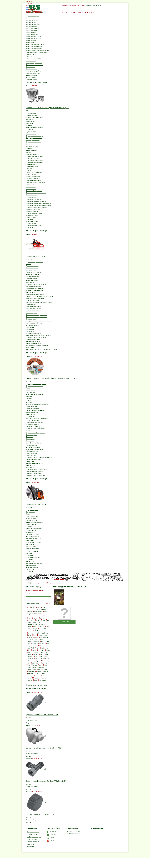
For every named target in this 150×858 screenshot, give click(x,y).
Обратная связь (32, 839)
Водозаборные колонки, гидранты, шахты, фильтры (42, 349)
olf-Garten (30, 674)
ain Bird (35, 654)
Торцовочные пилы (32, 425)
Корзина (30, 582)
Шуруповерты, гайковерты (34, 394)
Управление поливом (33, 341)
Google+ (52, 840)
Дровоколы (29, 144)
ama (37, 674)
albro (44, 669)
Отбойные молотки (32, 420)
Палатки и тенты (31, 520)
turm (38, 663)
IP (28, 607)
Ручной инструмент (32, 158)
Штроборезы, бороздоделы (35, 422)
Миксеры (29, 396)
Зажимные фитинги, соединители (37, 345)
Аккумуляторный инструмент (35, 156)
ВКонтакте (53, 832)
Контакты (29, 1)
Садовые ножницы (32, 166)
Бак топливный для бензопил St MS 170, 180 (43, 748)
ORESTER (41, 626)
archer (29, 641)
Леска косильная (31, 195)
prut (38, 661)
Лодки (28, 514)
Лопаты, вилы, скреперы (34, 172)
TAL (35, 639)
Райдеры (29, 148)
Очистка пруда (31, 217)
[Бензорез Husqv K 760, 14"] (35, 492)
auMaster (42, 609)
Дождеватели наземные (33, 309)
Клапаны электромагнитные (35, 294)
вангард (30, 676)
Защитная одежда (32, 211)
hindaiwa (30, 659)
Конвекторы (30, 561)
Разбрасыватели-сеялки (33, 176)
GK (47, 648)
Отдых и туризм (31, 77)
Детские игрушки (31, 75)
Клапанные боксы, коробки (35, 298)
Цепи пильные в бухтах (33, 59)
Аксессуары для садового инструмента (38, 203)
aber (40, 614)
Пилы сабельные (31, 406)
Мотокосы (29, 123)
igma (36, 659)
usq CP (40, 635)
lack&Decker (37, 612)
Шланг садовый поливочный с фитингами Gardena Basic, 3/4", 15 (52, 378)
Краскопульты (30, 414)
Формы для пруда (32, 215)
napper (46, 659)
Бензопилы (29, 119)
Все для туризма (31, 518)
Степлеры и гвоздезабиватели (35, 429)
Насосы (28, 264)
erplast (43, 624)
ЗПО (29, 678)
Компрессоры (30, 465)
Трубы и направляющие (33, 333)
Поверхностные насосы (33, 272)
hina (28, 618)
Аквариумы (29, 555)
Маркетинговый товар (33, 73)
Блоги (28, 5)
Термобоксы (30, 540)
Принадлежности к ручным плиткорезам (39, 457)
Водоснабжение (31, 565)
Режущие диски (31, 197)
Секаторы (29, 168)
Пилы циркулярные (32, 408)
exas (28, 665)
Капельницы (30, 327)
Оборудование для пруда (34, 213)
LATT (41, 652)
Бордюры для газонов (33, 179)
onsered (41, 639)
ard (47, 626)
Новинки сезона (32, 834)
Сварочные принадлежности (35, 476)
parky (33, 661)
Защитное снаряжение (33, 209)
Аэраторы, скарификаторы (34, 136)
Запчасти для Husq (32, 20)
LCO (37, 607)
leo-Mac (40, 650)
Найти (28, 580)
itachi (37, 633)
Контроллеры (30, 292)
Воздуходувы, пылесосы (34, 138)
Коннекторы (30, 329)
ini (34, 669)
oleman (34, 618)
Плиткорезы (30, 441)
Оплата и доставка (33, 842)
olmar (37, 620)
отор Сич (36, 678)
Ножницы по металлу (33, 427)
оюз (35, 680)
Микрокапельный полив (34, 323)
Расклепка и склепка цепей (34, 65)
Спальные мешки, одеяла (34, 522)
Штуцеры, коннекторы (33, 300)
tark (28, 663)
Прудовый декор (31, 223)
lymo (34, 626)
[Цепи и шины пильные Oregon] (36, 685)
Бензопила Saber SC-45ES (36, 256)
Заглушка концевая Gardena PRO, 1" (40, 814)
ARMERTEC (30, 624)
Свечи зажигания (31, 69)
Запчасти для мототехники (34, 46)
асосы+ (44, 678)
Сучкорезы (29, 170)
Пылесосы (29, 571)
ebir (46, 654)
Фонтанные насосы (32, 221)
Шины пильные (31, 61)
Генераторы (30, 461)
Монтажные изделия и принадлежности (39, 303)
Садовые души (31, 319)
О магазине (30, 844)
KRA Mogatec (43, 637)
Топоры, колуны (31, 174)
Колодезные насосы (32, 276)
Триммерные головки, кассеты (36, 193)
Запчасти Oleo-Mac (32, 34)
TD (36, 648)
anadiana (38, 616)
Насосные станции (32, 278)
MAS (34, 622)
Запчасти (29, 18)
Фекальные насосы (32, 268)
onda (29, 635)
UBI (35, 656)
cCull (47, 644)
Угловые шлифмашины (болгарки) (37, 404)
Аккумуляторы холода (33, 542)
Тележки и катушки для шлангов (36, 315)
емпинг (37, 676)
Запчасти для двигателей (34, 48)
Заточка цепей (30, 67)
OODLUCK (42, 629)
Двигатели (29, 152)
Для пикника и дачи (32, 534)
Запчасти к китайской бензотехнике (37, 50)
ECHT (35, 631)
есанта (29, 680)
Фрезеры (29, 402)
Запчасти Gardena (31, 26)
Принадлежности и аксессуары (36, 183)
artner (35, 652)
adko (45, 656)
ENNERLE (30, 620)
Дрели (28, 388)
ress (28, 644)
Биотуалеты (30, 544)
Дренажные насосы (32, 266)
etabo (34, 646)
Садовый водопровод (33, 339)
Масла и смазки (31, 55)
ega (28, 646)
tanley (46, 661)
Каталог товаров (34, 12)
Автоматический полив (33, 286)
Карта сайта (30, 846)
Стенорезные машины (33, 447)
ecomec (44, 663)
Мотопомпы (30, 282)
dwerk (33, 650)
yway (35, 637)
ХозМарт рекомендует (34, 837)
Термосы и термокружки (34, 528)
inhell (29, 622)
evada (41, 648)
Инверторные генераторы (34, 463)
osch (45, 612)
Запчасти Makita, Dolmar (34, 36)
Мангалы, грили (31, 546)
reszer (29, 667)
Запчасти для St (31, 22)
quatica (29, 609)
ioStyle (34, 629)
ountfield (30, 648)
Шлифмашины (31, 416)
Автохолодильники (32, 536)
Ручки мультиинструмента (34, 162)
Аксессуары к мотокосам (34, 199)
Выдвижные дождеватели (34, 288)
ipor (41, 641)
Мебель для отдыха (32, 549)
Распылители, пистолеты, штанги (36, 317)
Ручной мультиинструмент (34, 160)
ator (28, 629)
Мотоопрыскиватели (32, 140)
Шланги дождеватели (33, 311)
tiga (32, 663)
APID (41, 654)
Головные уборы (31, 79)
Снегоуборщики (31, 150)
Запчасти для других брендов (35, 44)
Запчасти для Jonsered (33, 24)
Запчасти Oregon (31, 40)
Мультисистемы (31, 132)
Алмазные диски (31, 453)
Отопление (29, 559)
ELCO (37, 624)
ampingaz (30, 616)
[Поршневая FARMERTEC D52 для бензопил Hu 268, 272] (35, 96)
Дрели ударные (31, 390)
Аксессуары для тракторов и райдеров (38, 205)
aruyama (40, 644)
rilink (34, 667)
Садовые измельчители (33, 142)
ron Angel (30, 639)
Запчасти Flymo (31, 32)
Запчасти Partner (31, 30)
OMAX (43, 674)
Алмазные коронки (32, 455)
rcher (35, 609)
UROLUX (40, 622)
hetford (34, 665)
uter (46, 635)
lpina (43, 607)
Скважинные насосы (32, 274)
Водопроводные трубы (33, 343)
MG (46, 652)
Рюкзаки (29, 526)
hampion (46, 616)
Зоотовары (29, 553)
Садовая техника (31, 115)
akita (33, 644)
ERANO (29, 669)
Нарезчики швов (31, 445)
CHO (43, 620)
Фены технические (32, 412)
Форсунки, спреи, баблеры (34, 290)
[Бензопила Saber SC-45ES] (35, 244)
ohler (47, 641)
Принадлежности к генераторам (36, 469)
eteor (40, 646)
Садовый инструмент (33, 154)
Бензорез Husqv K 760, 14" (36, 504)
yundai (29, 637)
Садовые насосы (31, 270)
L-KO (32, 607)
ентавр (44, 676)
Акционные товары (36, 688)
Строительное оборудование (35, 433)
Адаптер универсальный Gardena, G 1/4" (42, 715)
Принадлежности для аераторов (36, 207)
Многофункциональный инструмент (38, 418)
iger (40, 665)
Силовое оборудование (33, 459)
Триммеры (29, 126)
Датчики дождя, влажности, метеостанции (39, 296)
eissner (42, 631)
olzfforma (44, 633)
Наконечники (30, 331)
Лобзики (29, 398)
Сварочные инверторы (33, 473)
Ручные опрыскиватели (33, 181)
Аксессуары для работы (33, 71)
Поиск (29, 575)
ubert (29, 654)
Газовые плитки (31, 524)
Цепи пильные (31, 57)
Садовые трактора (32, 146)
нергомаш (42, 680)
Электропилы (30, 121)
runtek (29, 631)
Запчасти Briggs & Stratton (34, 38)
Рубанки (28, 400)
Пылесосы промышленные (35, 410)
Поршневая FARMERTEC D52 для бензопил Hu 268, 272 (47, 108)
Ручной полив (30, 305)
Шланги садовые (31, 313)
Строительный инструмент (34, 386)
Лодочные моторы (32, 516)
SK (28, 650)
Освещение (29, 219)
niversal (41, 667)
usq (34, 635)
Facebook (53, 835)
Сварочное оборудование (34, 471)
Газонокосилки (31, 134)
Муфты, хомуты (31, 347)
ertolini (29, 612)
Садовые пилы (30, 164)
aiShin (41, 618)
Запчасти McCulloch (32, 28)
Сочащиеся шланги (32, 325)
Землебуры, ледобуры (33, 443)
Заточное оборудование (34, 191)
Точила (28, 431)
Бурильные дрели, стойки (34, 449)
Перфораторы (30, 392)
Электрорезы (30, 439)
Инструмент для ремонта (34, 63)
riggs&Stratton (32, 614)
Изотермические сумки (33, 538)
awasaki (36, 641)
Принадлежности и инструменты (36, 53)
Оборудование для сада (33, 225)
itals (39, 669)
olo (28, 661)
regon (47, 650)
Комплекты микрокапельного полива (38, 335)
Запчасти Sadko (31, 42)
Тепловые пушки (31, 435)
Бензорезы (29, 437)
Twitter (52, 838)
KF (41, 659)
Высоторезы (30, 130)
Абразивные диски (32, 451)
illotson (45, 665)
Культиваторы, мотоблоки (34, 117)
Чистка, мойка (30, 569)
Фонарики (29, 532)
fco (47, 620)
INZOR (45, 671)
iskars (29, 626)
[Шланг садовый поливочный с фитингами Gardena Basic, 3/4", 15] (35, 366)
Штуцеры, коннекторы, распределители (39, 321)
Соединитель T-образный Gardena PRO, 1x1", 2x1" (46, 781)
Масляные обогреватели (34, 563)
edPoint (29, 656)
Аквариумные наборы (33, 557)
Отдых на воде (30, 512)
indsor (38, 671)
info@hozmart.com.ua (73, 834)
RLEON (29, 652)
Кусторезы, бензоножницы (34, 128)
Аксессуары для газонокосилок (36, 201)
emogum (30, 633)
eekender (30, 671)
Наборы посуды (31, 530)
